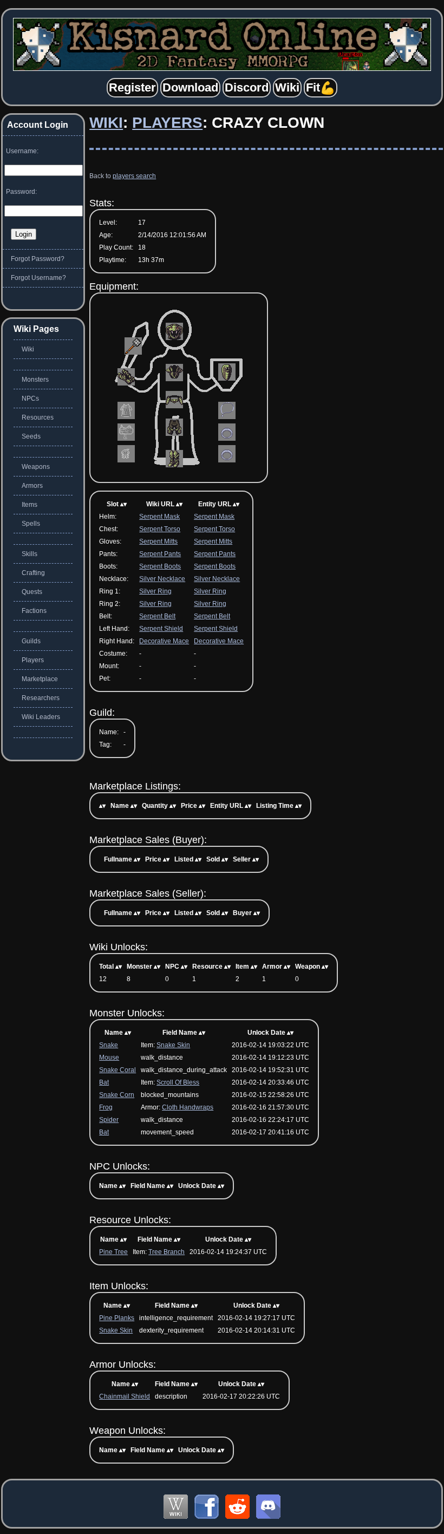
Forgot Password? (37, 259)
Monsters (35, 379)
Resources (38, 417)
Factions (34, 611)
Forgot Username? (38, 278)
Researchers (41, 698)
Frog (106, 1107)
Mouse (109, 1057)
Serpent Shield (161, 628)
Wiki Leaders (41, 717)
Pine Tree (113, 1252)
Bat (104, 1082)
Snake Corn (116, 1095)
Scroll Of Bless (177, 1082)
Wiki (106, 122)
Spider (109, 1120)
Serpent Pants (160, 554)
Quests (32, 592)
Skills (29, 554)
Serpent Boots (160, 566)
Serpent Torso (159, 529)
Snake (108, 1045)
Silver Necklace (162, 579)
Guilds (31, 641)
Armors (32, 485)
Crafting (33, 573)
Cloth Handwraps (187, 1107)
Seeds (31, 436)
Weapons (36, 467)
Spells (31, 523)
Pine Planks (116, 1318)
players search (134, 176)
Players (167, 122)
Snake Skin (173, 1045)
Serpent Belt (157, 616)
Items (29, 504)
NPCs (30, 398)
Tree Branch (166, 1252)
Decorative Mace (164, 641)
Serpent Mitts (158, 541)
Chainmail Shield (124, 1396)
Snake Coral (117, 1070)
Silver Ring (155, 591)
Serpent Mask (159, 516)
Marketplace (40, 679)
